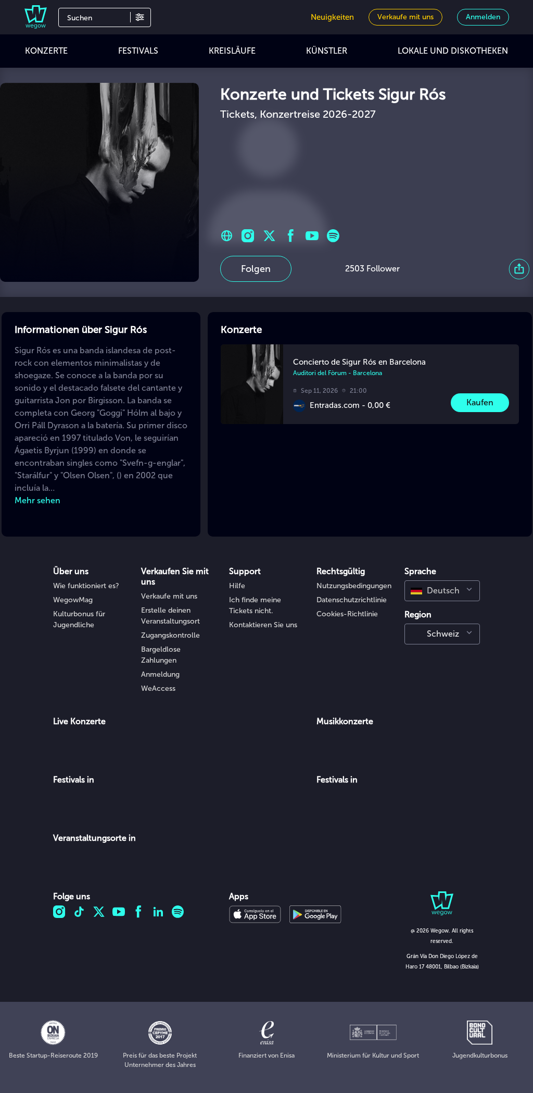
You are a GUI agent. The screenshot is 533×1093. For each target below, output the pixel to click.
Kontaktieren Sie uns (263, 624)
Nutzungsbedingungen (353, 585)
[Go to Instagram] (248, 235)
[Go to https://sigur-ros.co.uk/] (226, 235)
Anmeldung (160, 674)
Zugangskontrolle (170, 635)
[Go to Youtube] (312, 235)
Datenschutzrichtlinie (351, 599)
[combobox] (442, 591)
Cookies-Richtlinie (347, 614)
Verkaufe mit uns (169, 596)
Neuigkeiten (332, 17)
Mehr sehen (37, 500)
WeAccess (158, 688)
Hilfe (237, 585)
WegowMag (73, 599)
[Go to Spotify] (333, 235)
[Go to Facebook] (290, 235)
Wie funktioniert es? (86, 585)
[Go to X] (269, 235)
